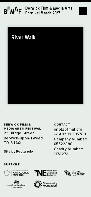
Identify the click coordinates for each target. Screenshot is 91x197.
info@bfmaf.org (68, 129)
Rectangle (24, 151)
